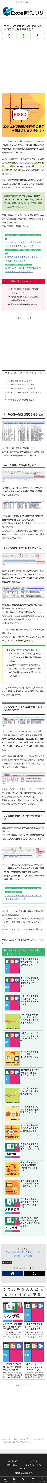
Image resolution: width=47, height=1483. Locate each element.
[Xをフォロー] (34, 1273)
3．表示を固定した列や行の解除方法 (19, 400)
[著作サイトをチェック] (12, 1273)
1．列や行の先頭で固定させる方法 (18, 381)
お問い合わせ (12, 1465)
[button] (38, 36)
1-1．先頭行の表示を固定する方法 (20, 384)
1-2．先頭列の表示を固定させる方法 (21, 388)
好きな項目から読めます (21, 372)
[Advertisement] (23, 67)
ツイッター (34, 1461)
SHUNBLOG (12, 1461)
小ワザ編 (8, 1262)
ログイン (23, 1469)
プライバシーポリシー (34, 1465)
